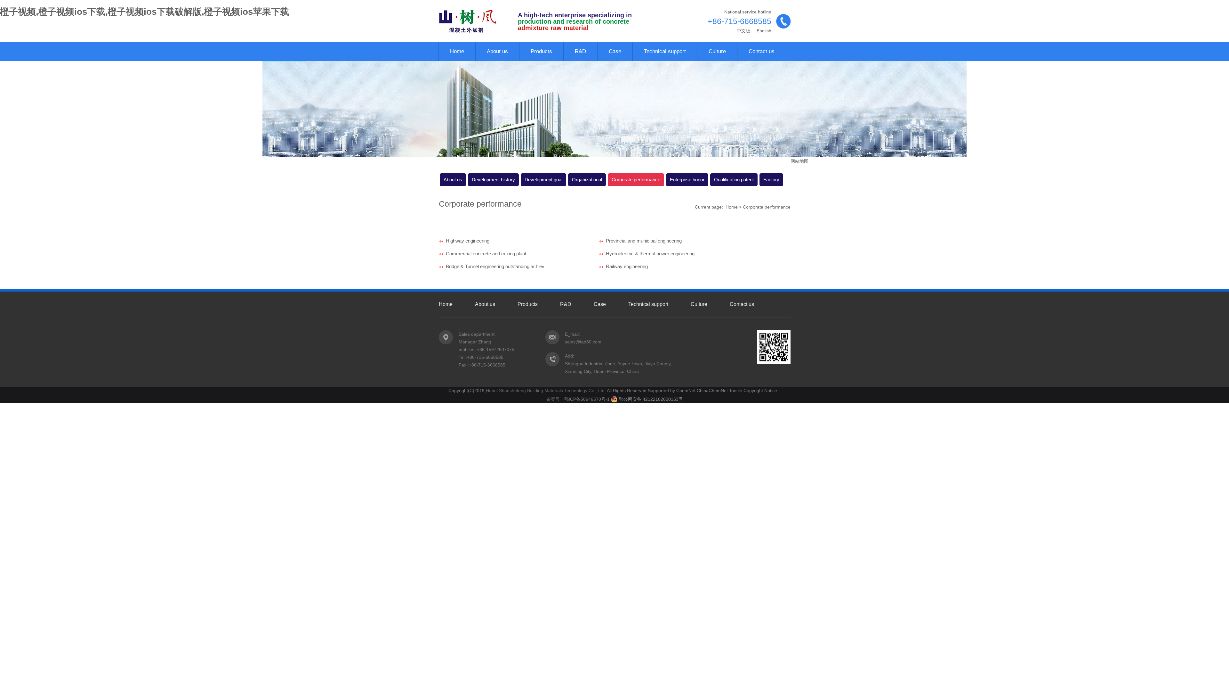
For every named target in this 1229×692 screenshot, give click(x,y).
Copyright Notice (760, 390)
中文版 (743, 30)
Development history (493, 179)
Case (615, 51)
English (763, 30)
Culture (717, 51)
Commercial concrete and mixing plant (484, 253)
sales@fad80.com (583, 341)
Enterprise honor (687, 179)
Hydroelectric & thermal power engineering (649, 253)
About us (497, 51)
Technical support (665, 51)
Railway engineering (625, 266)
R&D (580, 51)
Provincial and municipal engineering (642, 240)
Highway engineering (466, 240)
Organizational (587, 179)
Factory (771, 179)
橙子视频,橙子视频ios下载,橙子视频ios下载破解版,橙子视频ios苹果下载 (144, 12)
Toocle (735, 390)
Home (457, 51)
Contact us (762, 51)
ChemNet (685, 390)
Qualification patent (734, 179)
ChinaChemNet (712, 390)
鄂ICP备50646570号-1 (587, 399)
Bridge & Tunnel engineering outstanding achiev (493, 266)
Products (541, 51)
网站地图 (799, 161)
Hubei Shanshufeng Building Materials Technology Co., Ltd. (546, 390)
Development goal (543, 179)
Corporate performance (636, 179)
